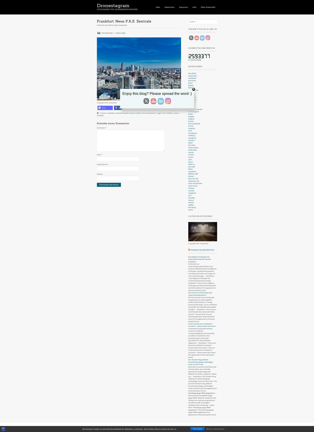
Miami (190, 169)
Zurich (190, 210)
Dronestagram (113, 6)
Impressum (183, 7)
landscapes (192, 150)
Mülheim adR (193, 174)
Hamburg (191, 135)
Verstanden (197, 429)
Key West (191, 145)
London (191, 155)
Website (100, 174)
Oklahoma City (193, 181)
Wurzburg (192, 207)
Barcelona (192, 80)
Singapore (192, 193)
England (191, 119)
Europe (131, 113)
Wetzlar (191, 202)
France (190, 126)
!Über (158, 7)
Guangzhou (192, 133)
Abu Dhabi (192, 73)
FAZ (164, 113)
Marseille (191, 167)
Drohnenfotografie (122, 113)
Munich (191, 176)
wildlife (191, 205)
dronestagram (193, 112)
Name (99, 155)
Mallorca (191, 164)
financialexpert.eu (202, 250)
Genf (190, 131)
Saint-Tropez (193, 186)
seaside (191, 191)
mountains (192, 171)
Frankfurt (138, 113)
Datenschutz (169, 7)
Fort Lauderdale (194, 124)
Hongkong (192, 138)
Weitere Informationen (215, 429)
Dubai (190, 114)
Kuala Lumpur (193, 147)
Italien (190, 143)
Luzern (190, 157)
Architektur (111, 113)
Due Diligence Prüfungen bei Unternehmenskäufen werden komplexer (199, 259)
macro (190, 162)
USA (189, 195)
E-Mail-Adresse (102, 164)
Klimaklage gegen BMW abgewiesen (201, 393)
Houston (191, 140)
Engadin (191, 116)
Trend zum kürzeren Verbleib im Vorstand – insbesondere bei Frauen (202, 325)
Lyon (190, 159)
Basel (190, 83)
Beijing (190, 85)
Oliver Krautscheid (208, 7)
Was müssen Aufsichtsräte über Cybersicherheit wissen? (200, 294)
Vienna (191, 200)
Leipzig (190, 152)
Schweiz (191, 188)
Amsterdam (192, 76)
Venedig (191, 198)
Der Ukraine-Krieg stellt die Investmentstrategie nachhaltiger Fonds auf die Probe (200, 362)
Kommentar (101, 128)
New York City (193, 178)
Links (194, 7)
